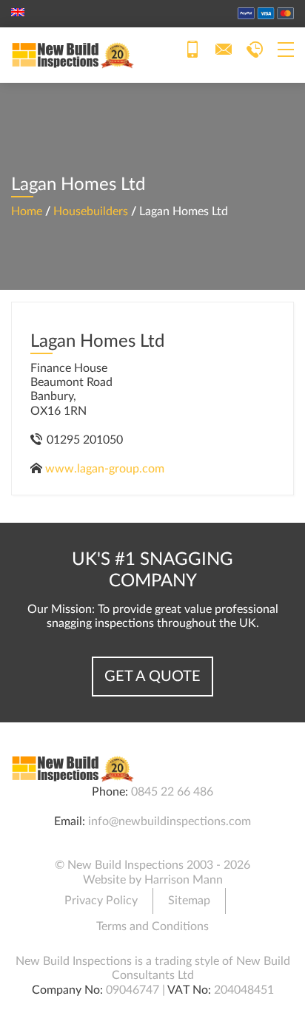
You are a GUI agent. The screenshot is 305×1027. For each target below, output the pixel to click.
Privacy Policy (101, 900)
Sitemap (189, 900)
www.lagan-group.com (104, 469)
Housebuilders (90, 211)
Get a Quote (152, 676)
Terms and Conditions (152, 926)
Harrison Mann (183, 880)
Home (26, 211)
